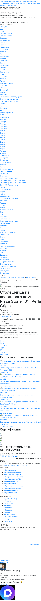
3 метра (3, 122)
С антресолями (6, 162)
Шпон (2, 239)
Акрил (2, 230)
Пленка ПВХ (4, 235)
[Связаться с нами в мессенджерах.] (7, 600)
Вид (1, 253)
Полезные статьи (11, 517)
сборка (33, 1)
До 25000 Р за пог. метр (9, 178)
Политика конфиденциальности (15, 465)
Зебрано (3, 88)
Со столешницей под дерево (11, 97)
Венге (2, 74)
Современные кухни (12, 472)
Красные (3, 52)
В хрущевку (4, 117)
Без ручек (4, 255)
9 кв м (2, 142)
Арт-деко (3, 217)
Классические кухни (12, 474)
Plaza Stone (30, 278)
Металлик (3, 94)
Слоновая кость (6, 33)
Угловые (3, 153)
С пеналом (4, 160)
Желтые (3, 58)
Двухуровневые (6, 171)
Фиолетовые (5, 72)
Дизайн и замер (10, 499)
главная (3, 1)
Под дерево (4, 85)
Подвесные (4, 167)
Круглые (3, 165)
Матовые (3, 244)
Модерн (3, 192)
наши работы (27, 3)
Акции (7, 512)
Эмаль (2, 237)
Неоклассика (5, 223)
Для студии (4, 271)
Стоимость (4, 176)
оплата (19, 1)
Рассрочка (8, 510)
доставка (26, 1)
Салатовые (4, 61)
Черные (3, 45)
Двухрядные (4, 174)
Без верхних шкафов (8, 266)
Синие (2, 70)
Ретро (2, 205)
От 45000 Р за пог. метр (9, 185)
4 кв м (2, 131)
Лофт (2, 214)
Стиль (2, 187)
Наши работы (10, 514)
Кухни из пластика (11, 481)
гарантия (3, 3)
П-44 (2, 115)
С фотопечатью (6, 264)
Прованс (3, 203)
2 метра (3, 119)
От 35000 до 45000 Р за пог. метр (13, 183)
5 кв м (2, 133)
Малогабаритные (6, 113)
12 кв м (2, 146)
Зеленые (3, 63)
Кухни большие (10, 493)
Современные (5, 189)
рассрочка (11, 3)
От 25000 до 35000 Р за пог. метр (13, 180)
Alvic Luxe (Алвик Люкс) (9, 232)
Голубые (3, 67)
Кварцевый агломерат (16, 278)
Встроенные (4, 259)
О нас (7, 519)
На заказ (3, 257)
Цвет (2, 29)
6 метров (3, 128)
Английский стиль (7, 210)
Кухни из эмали (10, 484)
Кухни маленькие (11, 490)
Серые (2, 43)
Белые (2, 31)
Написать (3, 584)
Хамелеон (3, 92)
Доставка (8, 503)
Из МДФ (3, 250)
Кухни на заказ (10, 470)
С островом (4, 158)
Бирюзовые (4, 65)
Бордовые (4, 49)
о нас (8, 6)
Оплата (7, 501)
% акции (19, 3)
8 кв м (2, 140)
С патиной (4, 90)
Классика (3, 201)
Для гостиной (5, 268)
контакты (13, 6)
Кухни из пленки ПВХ (12, 479)
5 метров (3, 126)
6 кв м (2, 135)
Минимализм (5, 196)
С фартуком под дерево (9, 99)
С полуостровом (6, 169)
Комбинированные (7, 83)
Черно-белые (5, 40)
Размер (3, 104)
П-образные (4, 155)
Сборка (7, 505)
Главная (3, 278)
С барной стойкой (7, 262)
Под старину (5, 219)
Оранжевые (4, 56)
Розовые (3, 54)
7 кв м (2, 137)
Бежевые (3, 38)
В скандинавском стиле (9, 221)
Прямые (3, 151)
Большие (3, 106)
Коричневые (4, 47)
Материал (3, 226)
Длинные (3, 108)
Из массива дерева (7, 246)
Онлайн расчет (5, 273)
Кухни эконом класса (12, 488)
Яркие (2, 81)
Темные (3, 79)
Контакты (8, 521)
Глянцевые (4, 241)
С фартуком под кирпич (9, 101)
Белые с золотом (6, 36)
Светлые (3, 76)
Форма (2, 149)
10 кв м (2, 144)
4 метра (3, 124)
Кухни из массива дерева (14, 486)
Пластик (3, 228)
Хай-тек (3, 194)
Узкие (2, 110)
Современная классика (9, 198)
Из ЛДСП (3, 248)
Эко (1, 212)
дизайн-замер (11, 1)
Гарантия (8, 508)
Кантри (2, 207)
